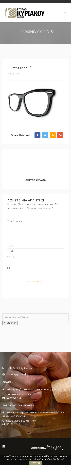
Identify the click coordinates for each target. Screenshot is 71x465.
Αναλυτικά (58, 459)
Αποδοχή (35, 463)
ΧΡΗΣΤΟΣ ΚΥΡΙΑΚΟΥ (35, 180)
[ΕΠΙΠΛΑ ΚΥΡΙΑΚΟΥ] (24, 12)
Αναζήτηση (10, 323)
